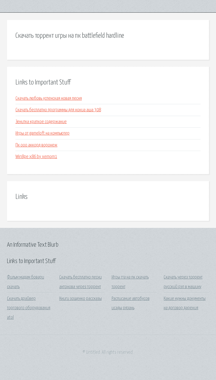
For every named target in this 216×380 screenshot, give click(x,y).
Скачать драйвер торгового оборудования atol (28, 308)
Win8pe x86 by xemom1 (36, 156)
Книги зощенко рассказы (80, 298)
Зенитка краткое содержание (41, 121)
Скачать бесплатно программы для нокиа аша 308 (58, 110)
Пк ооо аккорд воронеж (36, 145)
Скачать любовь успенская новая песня (48, 98)
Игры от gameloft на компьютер (42, 133)
